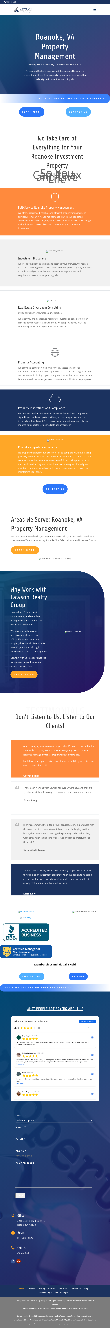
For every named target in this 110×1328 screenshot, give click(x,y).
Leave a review (87, 1021)
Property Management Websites (45, 1308)
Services (31, 1288)
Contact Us (78, 112)
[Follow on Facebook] (13, 1261)
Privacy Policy (78, 1300)
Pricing (78, 976)
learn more (31, 112)
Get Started (24, 674)
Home (21, 1288)
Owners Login (45, 1292)
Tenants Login (61, 1292)
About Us (63, 1288)
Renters (51, 1288)
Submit (20, 1195)
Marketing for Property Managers (75, 1308)
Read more (20, 1064)
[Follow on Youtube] (18, 1261)
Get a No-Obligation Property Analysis (71, 98)
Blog (86, 1288)
